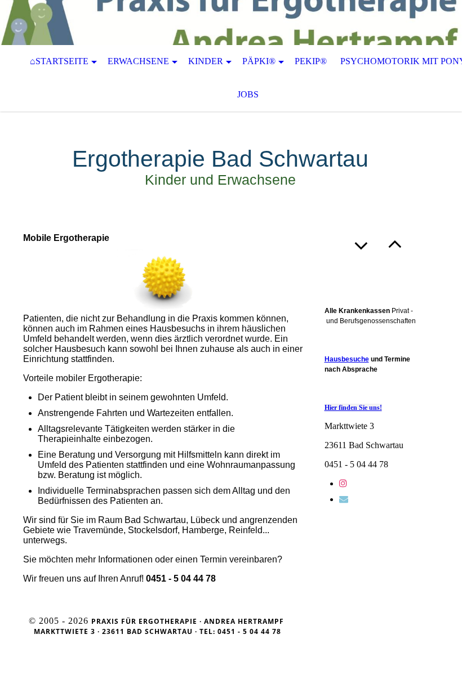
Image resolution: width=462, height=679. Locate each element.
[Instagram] (343, 483)
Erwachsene (138, 61)
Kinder (205, 61)
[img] (231, 22)
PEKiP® (311, 61)
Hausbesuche (347, 359)
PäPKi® (259, 61)
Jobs (248, 94)
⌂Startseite (59, 61)
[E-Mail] (343, 499)
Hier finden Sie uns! (353, 408)
